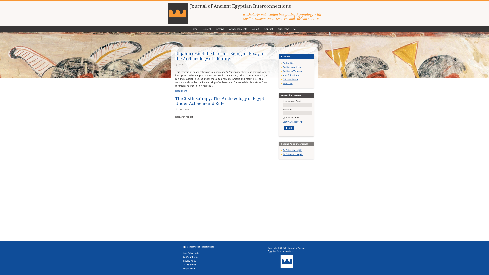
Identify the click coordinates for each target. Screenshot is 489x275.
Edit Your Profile (290, 79)
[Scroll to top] (478, 267)
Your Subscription (291, 75)
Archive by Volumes (292, 71)
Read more (181, 90)
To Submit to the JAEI (293, 154)
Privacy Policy (189, 260)
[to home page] (178, 13)
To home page (287, 261)
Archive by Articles (292, 67)
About (255, 28)
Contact (268, 28)
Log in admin (189, 268)
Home (194, 28)
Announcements (238, 28)
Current (206, 28)
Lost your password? (293, 121)
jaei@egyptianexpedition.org (200, 246)
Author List (288, 63)
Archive (220, 28)
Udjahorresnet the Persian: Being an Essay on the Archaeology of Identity (220, 56)
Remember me (293, 117)
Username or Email (292, 101)
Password (287, 109)
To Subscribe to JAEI (292, 150)
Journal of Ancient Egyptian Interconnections (240, 6)
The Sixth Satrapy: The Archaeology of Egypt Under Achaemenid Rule (219, 100)
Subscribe (283, 28)
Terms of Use (189, 264)
